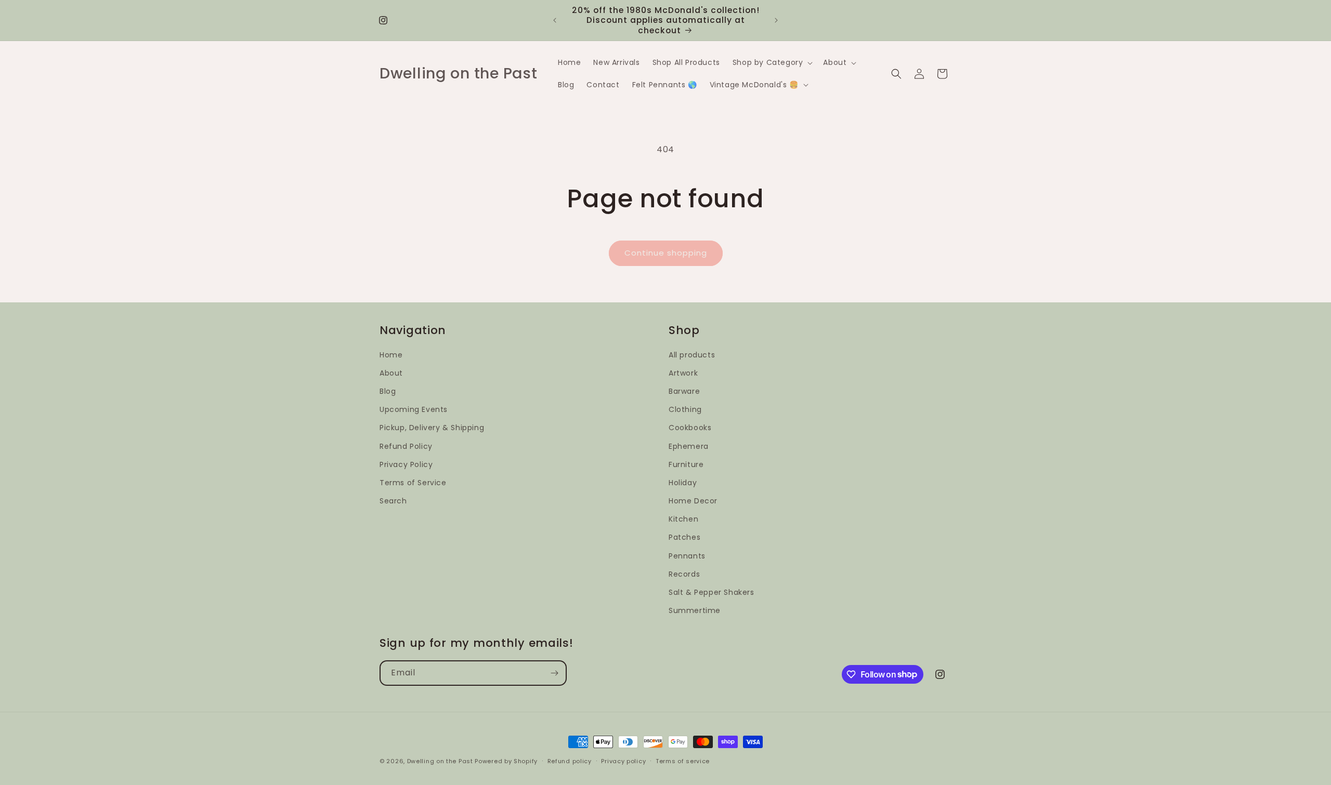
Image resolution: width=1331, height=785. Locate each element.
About (391, 373)
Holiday (683, 482)
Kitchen (683, 519)
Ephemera (689, 446)
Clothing (685, 409)
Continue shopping (665, 252)
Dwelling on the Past (440, 761)
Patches (684, 538)
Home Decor (693, 501)
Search (393, 501)
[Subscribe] (554, 673)
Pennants (687, 556)
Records (684, 574)
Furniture (686, 464)
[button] (771, 62)
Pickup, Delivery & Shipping (432, 428)
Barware (684, 391)
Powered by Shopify (506, 761)
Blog (388, 391)
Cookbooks (690, 428)
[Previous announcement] (554, 20)
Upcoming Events (414, 409)
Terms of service (683, 760)
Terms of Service (413, 482)
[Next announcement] (776, 20)
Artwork (683, 373)
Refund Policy (406, 446)
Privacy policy (623, 760)
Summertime (695, 610)
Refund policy (569, 760)
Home (391, 355)
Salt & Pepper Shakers (711, 592)
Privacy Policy (406, 464)
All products (692, 355)
